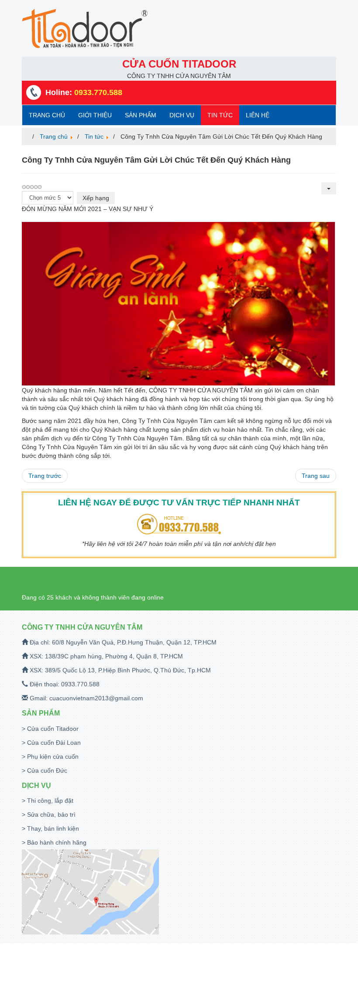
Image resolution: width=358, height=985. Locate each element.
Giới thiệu (95, 115)
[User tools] (328, 188)
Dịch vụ (181, 115)
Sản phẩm (140, 115)
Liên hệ (257, 115)
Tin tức (220, 115)
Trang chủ (47, 115)
